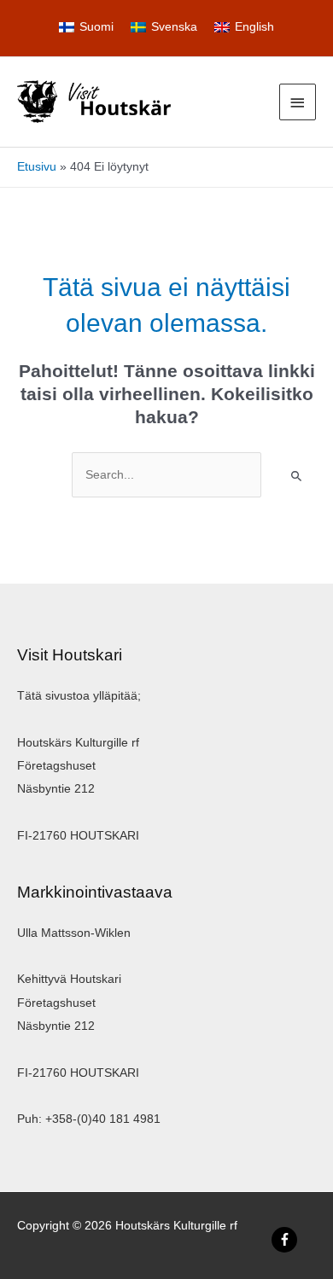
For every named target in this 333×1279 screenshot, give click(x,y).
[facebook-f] (286, 1240)
